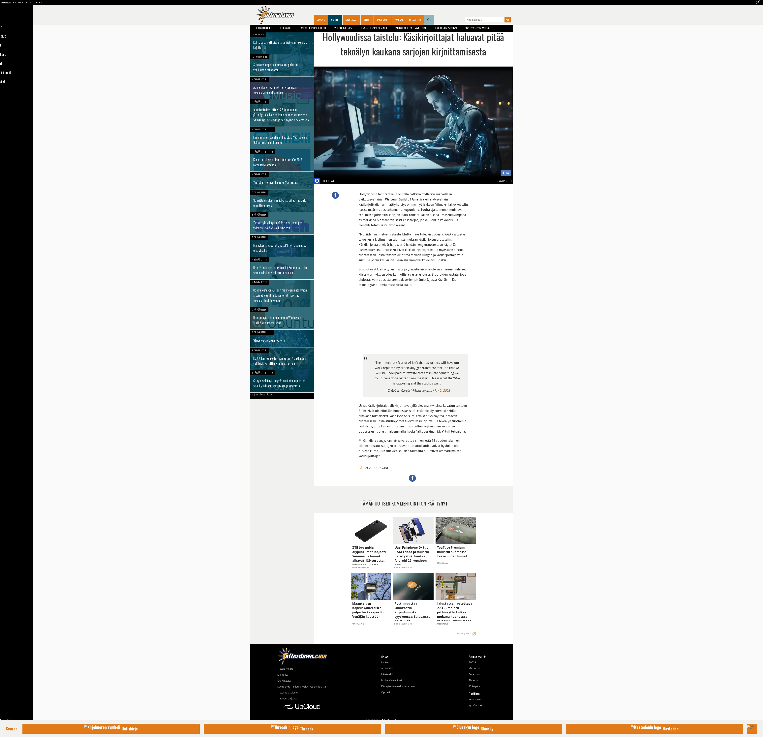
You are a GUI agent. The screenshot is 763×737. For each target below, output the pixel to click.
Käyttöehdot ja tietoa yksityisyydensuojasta (301, 686)
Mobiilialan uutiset (391, 680)
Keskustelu (415, 19)
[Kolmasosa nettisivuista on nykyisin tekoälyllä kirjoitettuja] (282, 43)
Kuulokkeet (286, 28)
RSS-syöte (474, 686)
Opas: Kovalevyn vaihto (477, 28)
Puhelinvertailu (20, 2)
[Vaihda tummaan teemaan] (429, 20)
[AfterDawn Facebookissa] (461, 20)
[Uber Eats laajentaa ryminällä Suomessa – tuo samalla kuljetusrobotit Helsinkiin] (282, 268)
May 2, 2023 (441, 390)
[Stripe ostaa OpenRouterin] (282, 339)
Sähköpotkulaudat (344, 28)
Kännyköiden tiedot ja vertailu (398, 686)
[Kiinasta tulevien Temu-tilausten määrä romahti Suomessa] (282, 160)
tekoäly (367, 467)
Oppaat (367, 19)
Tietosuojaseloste (287, 692)
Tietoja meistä (285, 668)
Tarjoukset (383, 19)
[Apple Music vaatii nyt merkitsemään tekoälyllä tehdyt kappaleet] (282, 88)
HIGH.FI (39, 2)
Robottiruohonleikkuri (313, 28)
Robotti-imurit (264, 28)
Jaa (507, 173)
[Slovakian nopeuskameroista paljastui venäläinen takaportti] (282, 65)
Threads (473, 680)
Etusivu (321, 19)
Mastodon (474, 668)
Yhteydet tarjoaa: (287, 698)
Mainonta (282, 674)
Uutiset (335, 19)
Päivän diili (387, 674)
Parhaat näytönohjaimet (374, 28)
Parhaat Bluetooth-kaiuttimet (411, 28)
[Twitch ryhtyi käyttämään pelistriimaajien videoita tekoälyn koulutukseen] (282, 223)
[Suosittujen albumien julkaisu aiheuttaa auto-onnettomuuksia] (282, 201)
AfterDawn (6, 2)
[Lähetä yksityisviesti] (340, 181)
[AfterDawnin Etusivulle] (275, 15)
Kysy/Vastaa (475, 705)
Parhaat (399, 19)
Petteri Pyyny (329, 180)
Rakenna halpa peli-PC (446, 28)
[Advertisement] (413, 317)
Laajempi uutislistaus (262, 394)
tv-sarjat (383, 467)
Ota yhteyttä (284, 680)
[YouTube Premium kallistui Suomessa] (282, 181)
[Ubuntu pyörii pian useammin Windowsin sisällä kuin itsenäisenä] (282, 318)
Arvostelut (351, 19)
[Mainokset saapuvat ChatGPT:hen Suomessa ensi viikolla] (282, 246)
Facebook (474, 674)
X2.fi (32, 2)
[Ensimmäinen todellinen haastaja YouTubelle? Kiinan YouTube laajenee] (282, 138)
